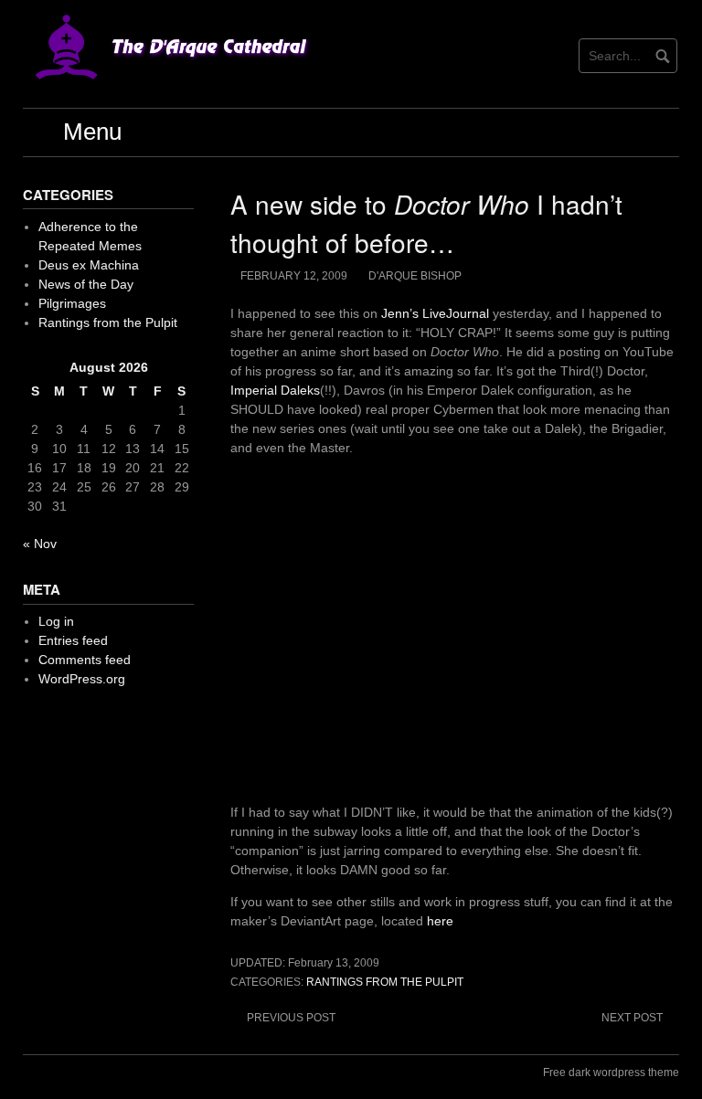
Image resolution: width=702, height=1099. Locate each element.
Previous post (291, 1017)
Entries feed (73, 640)
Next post (632, 1017)
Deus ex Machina (88, 265)
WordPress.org (81, 678)
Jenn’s (400, 313)
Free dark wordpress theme (611, 1072)
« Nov (40, 543)
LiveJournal (455, 313)
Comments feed (84, 659)
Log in (56, 621)
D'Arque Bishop (415, 275)
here (440, 921)
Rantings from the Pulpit (384, 982)
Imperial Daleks (275, 390)
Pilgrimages (72, 303)
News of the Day (85, 284)
